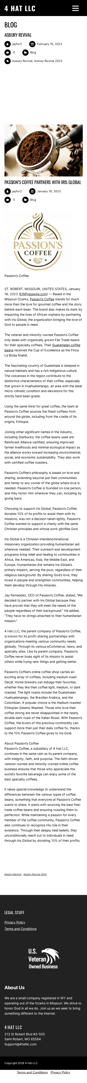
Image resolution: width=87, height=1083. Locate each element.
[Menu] (75, 8)
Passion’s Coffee (42, 299)
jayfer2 (17, 44)
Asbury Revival (18, 34)
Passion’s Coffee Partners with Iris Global (42, 182)
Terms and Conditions (20, 929)
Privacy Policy (14, 922)
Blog (33, 52)
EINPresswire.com (33, 294)
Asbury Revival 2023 (48, 61)
